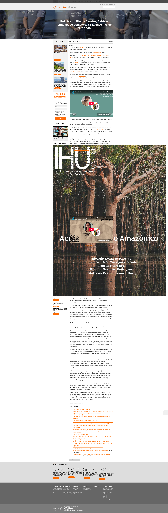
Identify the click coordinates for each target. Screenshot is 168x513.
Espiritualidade (93, 1)
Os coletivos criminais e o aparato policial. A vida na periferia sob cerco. (90, 450)
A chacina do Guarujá (78, 414)
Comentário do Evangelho (108, 488)
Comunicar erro (74, 459)
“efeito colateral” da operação (81, 150)
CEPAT (54, 492)
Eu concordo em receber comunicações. (61, 112)
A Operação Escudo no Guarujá (80, 434)
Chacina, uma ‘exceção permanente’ (82, 409)
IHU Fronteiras (65, 490)
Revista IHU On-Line (87, 489)
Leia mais (56, 306)
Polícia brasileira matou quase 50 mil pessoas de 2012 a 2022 (88, 447)
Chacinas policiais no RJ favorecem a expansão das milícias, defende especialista (93, 422)
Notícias (74, 1)
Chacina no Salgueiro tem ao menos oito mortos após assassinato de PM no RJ (92, 423)
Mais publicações (86, 488)
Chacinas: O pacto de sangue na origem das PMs (85, 420)
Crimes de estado (77, 432)
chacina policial (88, 245)
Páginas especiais (76, 490)
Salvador (78, 194)
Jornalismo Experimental (77, 492)
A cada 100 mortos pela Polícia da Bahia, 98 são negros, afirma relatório (90, 431)
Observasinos (65, 488)
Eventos (86, 1)
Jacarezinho (82, 76)
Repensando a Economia (67, 492)
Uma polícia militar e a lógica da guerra (82, 440)
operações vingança (75, 71)
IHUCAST (75, 493)
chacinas (76, 62)
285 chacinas (99, 129)
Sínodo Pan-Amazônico (107, 497)
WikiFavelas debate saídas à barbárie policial (84, 448)
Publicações (80, 1)
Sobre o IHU (61, 1)
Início (55, 1)
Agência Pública (97, 52)
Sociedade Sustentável (67, 493)
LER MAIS (57, 74)
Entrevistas (75, 489)
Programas (67, 1)
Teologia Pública (66, 489)
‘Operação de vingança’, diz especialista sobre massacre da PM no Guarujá (91, 429)
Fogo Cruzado (82, 47)
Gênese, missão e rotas (57, 488)
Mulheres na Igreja (106, 499)
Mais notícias (75, 488)
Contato (100, 1)
